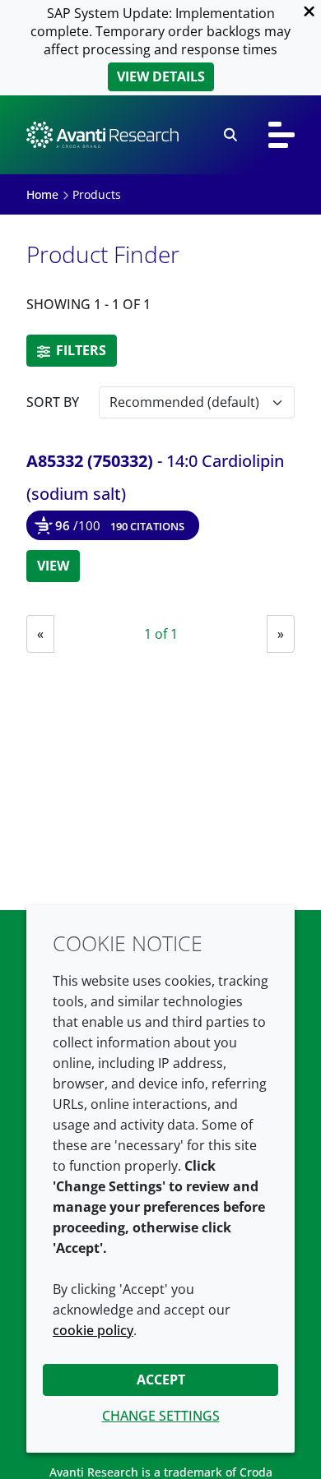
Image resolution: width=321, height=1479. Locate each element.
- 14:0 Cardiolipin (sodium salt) (155, 477)
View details (161, 76)
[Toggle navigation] (281, 135)
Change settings (161, 1416)
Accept (161, 1379)
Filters (79, 350)
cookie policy (93, 1330)
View (53, 566)
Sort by (52, 402)
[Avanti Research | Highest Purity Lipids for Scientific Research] (102, 135)
